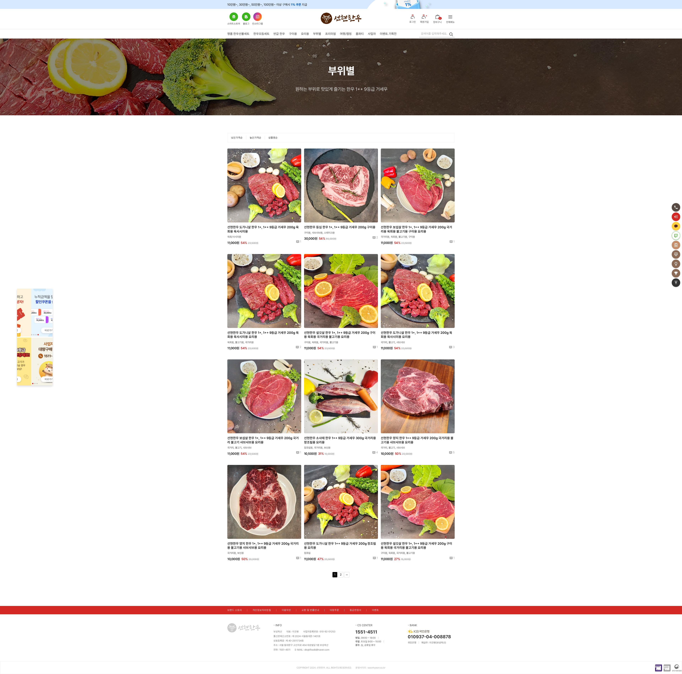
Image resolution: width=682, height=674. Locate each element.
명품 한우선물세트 (238, 34)
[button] (31, 334)
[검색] (451, 33)
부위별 (317, 34)
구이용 (293, 34)
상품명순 (273, 137)
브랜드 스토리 (234, 610)
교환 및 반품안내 (310, 610)
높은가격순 (255, 137)
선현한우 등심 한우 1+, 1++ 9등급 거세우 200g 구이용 (339, 227)
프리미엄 (330, 34)
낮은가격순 (237, 137)
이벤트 (375, 610)
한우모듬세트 (261, 34)
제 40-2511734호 (295, 640)
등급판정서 (355, 610)
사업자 (372, 34)
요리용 (305, 34)
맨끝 (347, 574)
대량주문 (334, 610)
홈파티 (360, 34)
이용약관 (286, 610)
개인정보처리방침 (262, 610)
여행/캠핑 (346, 34)
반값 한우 (279, 34)
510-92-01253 (327, 631)
